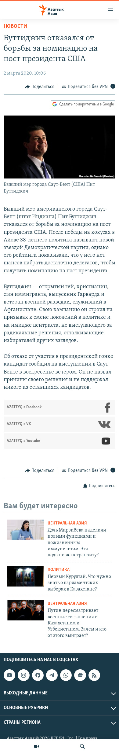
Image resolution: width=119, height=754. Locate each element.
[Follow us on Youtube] (9, 675)
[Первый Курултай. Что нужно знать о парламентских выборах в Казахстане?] (25, 576)
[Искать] (82, 746)
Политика (59, 570)
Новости (15, 26)
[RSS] (94, 675)
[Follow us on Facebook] (38, 675)
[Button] (39, 87)
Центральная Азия (67, 523)
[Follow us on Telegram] (52, 675)
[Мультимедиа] (36, 746)
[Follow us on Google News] (80, 675)
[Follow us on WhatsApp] (66, 675)
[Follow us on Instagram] (23, 675)
